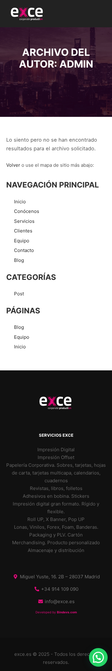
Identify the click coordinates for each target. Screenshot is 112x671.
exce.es (22, 654)
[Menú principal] (100, 14)
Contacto (24, 250)
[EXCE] (27, 13)
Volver (13, 165)
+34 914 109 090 (59, 589)
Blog (19, 260)
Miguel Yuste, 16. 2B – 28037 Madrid (60, 577)
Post (19, 294)
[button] (98, 657)
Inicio (20, 202)
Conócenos (26, 211)
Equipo (21, 241)
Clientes (23, 231)
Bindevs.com (67, 612)
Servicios (24, 221)
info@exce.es (60, 601)
